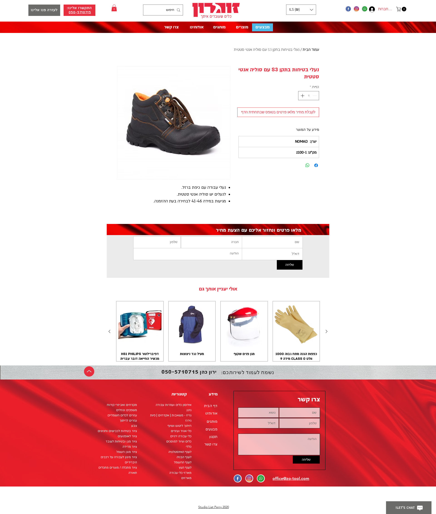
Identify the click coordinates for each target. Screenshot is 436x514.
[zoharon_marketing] (356, 9)
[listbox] (301, 10)
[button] (401, 9)
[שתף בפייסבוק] (316, 165)
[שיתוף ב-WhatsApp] (307, 165)
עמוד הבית (311, 49)
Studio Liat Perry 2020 (213, 507)
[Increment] (302, 95)
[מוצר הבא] (109, 331)
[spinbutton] (308, 95)
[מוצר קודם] (326, 331)
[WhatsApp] (365, 9)
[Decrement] (315, 95)
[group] (218, 331)
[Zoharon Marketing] (348, 9)
